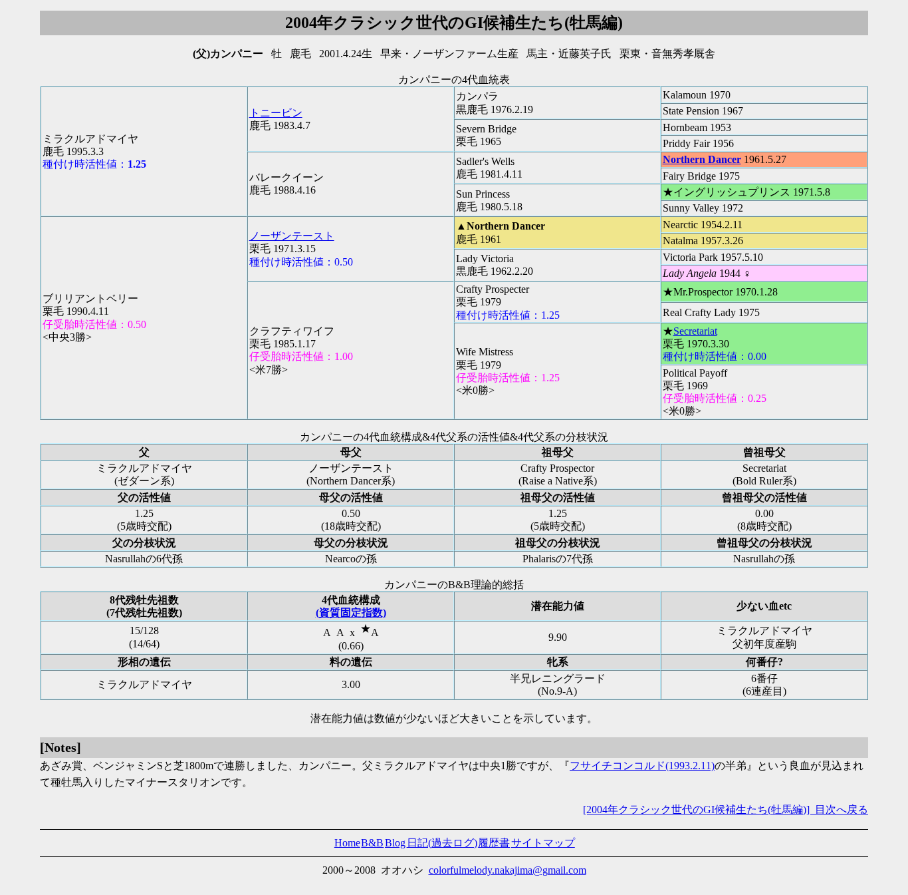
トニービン (275, 112)
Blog (395, 842)
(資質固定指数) (351, 612)
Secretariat (695, 331)
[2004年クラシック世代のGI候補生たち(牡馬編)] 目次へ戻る (725, 809)
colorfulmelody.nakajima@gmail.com (507, 870)
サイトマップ (543, 842)
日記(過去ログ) (442, 842)
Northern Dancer (702, 159)
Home (347, 842)
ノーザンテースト (291, 236)
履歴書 (494, 842)
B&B (372, 842)
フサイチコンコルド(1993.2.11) (642, 765)
